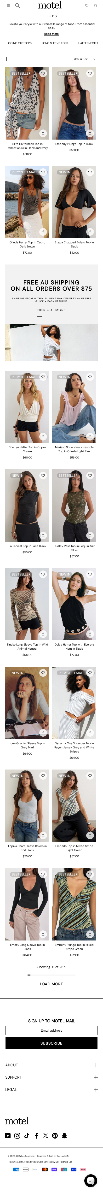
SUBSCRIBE (51, 1043)
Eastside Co (63, 1156)
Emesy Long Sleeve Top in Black (27, 947)
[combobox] (17, 5)
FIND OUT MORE (51, 310)
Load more (51, 984)
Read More (51, 34)
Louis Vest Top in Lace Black (27, 546)
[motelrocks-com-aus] (50, 5)
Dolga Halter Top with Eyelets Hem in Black (74, 647)
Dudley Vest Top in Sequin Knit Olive (74, 548)
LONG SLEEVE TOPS (55, 43)
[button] (43, 73)
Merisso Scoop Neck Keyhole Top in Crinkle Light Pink (74, 449)
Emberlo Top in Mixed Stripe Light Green (74, 848)
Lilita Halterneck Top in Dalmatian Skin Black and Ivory (27, 146)
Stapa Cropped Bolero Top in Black (74, 244)
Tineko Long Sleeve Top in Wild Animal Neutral (27, 647)
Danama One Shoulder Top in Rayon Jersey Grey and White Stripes (74, 747)
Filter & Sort (80, 59)
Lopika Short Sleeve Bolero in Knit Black (27, 848)
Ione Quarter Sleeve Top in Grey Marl (27, 745)
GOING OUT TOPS (20, 43)
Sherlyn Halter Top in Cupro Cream (27, 449)
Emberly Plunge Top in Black (74, 144)
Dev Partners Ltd (64, 1161)
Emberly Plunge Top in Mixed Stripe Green (74, 947)
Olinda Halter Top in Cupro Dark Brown (27, 244)
